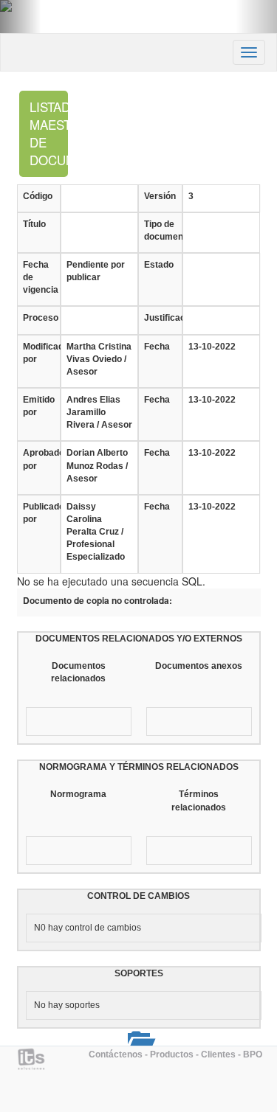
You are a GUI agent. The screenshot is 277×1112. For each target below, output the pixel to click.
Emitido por (39, 406)
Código (37, 196)
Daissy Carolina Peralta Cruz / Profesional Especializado (95, 532)
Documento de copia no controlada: (97, 600)
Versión (160, 196)
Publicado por (39, 512)
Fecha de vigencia (39, 277)
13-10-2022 (212, 346)
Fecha (157, 346)
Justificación (160, 318)
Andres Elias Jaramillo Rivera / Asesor (99, 412)
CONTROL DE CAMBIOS (138, 896)
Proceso (39, 318)
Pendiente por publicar (95, 271)
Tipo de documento (160, 230)
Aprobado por (39, 459)
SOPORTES (138, 973)
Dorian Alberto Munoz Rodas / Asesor (97, 465)
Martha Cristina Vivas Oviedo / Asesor (98, 359)
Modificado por (39, 352)
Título (34, 224)
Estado (159, 265)
